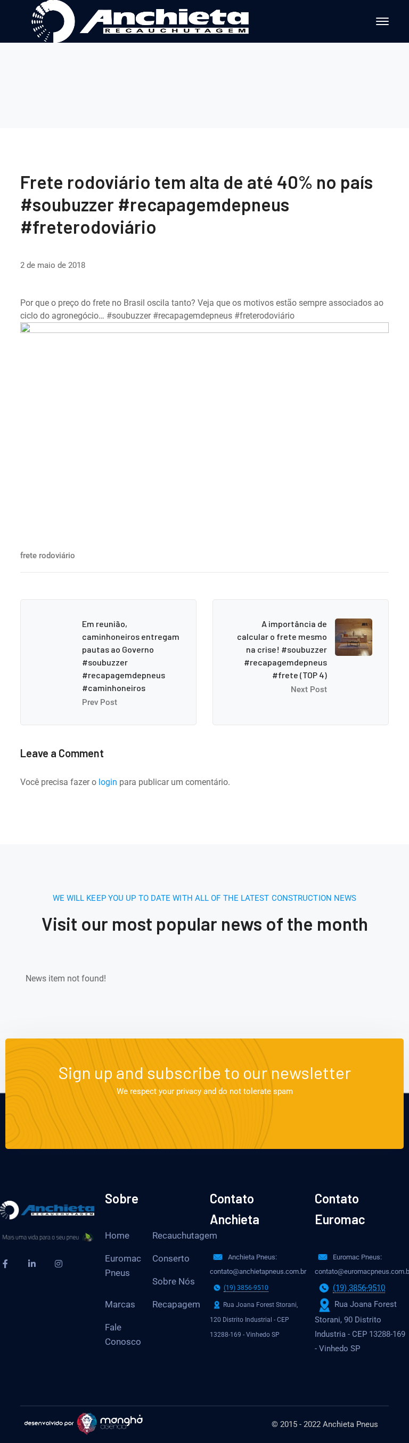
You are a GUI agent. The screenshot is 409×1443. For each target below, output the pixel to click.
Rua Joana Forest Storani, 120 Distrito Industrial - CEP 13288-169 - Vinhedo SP (254, 1319)
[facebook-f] (5, 1263)
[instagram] (58, 1263)
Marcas (120, 1304)
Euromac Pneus (123, 1265)
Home (117, 1235)
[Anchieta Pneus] (140, 20)
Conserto (171, 1258)
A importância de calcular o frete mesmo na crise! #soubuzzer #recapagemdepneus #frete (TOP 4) (282, 649)
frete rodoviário (47, 555)
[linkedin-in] (32, 1263)
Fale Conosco (123, 1334)
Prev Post (99, 702)
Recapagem (176, 1304)
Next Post (309, 689)
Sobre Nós (173, 1281)
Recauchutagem (184, 1235)
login (108, 782)
